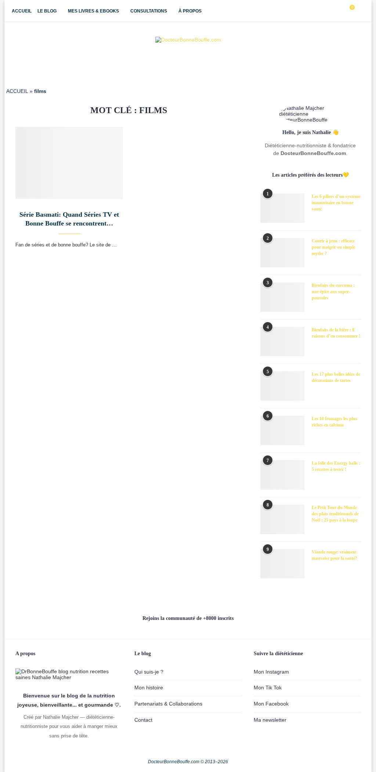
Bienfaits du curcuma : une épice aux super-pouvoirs (333, 291)
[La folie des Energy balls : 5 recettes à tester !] (282, 475)
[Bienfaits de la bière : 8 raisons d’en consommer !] (282, 341)
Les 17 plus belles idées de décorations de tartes (336, 377)
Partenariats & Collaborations (168, 704)
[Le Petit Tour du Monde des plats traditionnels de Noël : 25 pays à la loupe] (282, 519)
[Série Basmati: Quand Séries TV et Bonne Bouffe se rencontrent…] (69, 163)
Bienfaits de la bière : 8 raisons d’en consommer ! (336, 333)
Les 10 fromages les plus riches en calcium (334, 422)
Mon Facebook (271, 704)
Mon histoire (148, 687)
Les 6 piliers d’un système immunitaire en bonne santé (336, 203)
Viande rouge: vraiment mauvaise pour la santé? (334, 555)
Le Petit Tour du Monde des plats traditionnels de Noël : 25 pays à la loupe (335, 514)
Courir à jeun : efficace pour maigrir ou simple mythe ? (333, 247)
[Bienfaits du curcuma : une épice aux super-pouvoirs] (282, 297)
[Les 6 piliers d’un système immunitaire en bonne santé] (282, 208)
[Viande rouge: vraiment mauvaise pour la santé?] (282, 563)
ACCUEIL (17, 91)
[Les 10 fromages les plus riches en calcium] (282, 430)
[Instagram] (324, 11)
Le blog (47, 11)
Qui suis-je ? (148, 672)
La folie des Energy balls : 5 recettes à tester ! (336, 466)
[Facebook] (316, 11)
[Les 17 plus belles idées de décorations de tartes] (282, 386)
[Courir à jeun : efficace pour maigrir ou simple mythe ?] (282, 252)
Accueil (22, 11)
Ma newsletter (270, 720)
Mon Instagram (271, 672)
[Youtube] (331, 11)
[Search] (360, 11)
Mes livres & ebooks (93, 11)
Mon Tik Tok (268, 687)
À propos (190, 11)
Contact (143, 720)
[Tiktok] (339, 11)
